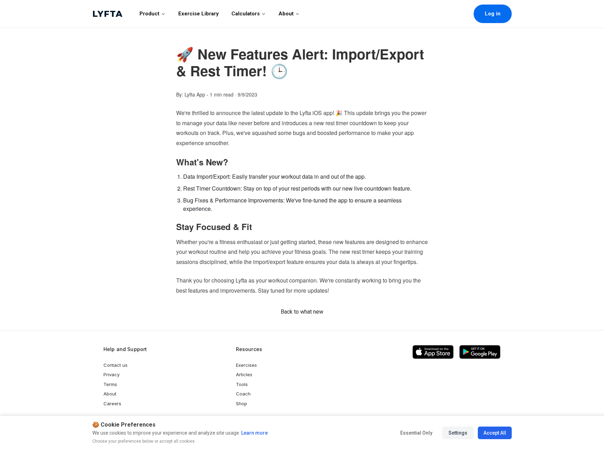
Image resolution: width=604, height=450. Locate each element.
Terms (110, 384)
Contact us (115, 365)
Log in (493, 13)
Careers (112, 403)
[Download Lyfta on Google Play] (480, 352)
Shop (241, 403)
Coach (243, 394)
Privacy (111, 374)
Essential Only (416, 433)
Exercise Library (198, 13)
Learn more (254, 433)
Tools (242, 384)
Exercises (246, 365)
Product (149, 13)
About (286, 13)
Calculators (245, 13)
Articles (244, 374)
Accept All (494, 433)
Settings (457, 433)
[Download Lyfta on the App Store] (433, 352)
